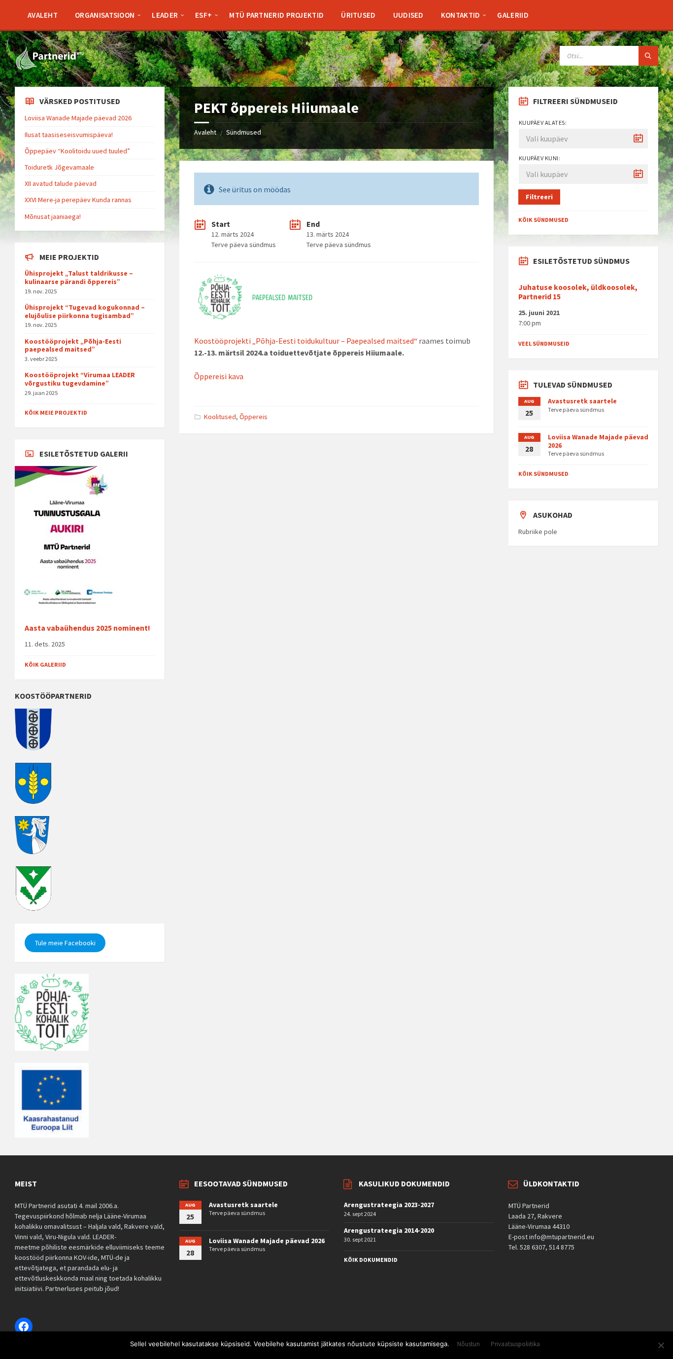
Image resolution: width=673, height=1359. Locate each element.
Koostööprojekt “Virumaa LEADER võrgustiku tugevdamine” (80, 379)
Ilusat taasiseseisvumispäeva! (69, 134)
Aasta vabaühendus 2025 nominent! (87, 628)
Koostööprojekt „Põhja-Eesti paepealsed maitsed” (73, 345)
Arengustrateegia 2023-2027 (389, 1204)
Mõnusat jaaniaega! (53, 216)
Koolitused (220, 416)
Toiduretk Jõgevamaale (59, 167)
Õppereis (253, 416)
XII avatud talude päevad (61, 183)
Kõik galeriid (45, 664)
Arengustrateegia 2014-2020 (389, 1230)
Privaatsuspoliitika (515, 1344)
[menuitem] (43, 15)
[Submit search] (648, 56)
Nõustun (468, 1344)
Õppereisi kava (218, 376)
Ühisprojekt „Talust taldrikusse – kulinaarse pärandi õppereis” (79, 277)
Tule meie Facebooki (65, 942)
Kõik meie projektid (56, 412)
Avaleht (205, 132)
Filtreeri (539, 196)
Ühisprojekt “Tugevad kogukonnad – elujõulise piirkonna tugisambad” (85, 311)
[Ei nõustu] (661, 1345)
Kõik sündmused (543, 219)
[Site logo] (49, 67)
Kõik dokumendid (371, 1259)
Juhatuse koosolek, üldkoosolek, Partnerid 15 (578, 292)
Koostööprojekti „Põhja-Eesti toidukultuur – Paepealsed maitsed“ (305, 341)
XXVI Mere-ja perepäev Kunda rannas (78, 199)
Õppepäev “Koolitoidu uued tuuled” (77, 150)
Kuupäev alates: (543, 122)
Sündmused (243, 132)
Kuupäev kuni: (539, 158)
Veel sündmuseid (544, 343)
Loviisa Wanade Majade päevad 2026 (78, 117)
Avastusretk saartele (582, 400)
